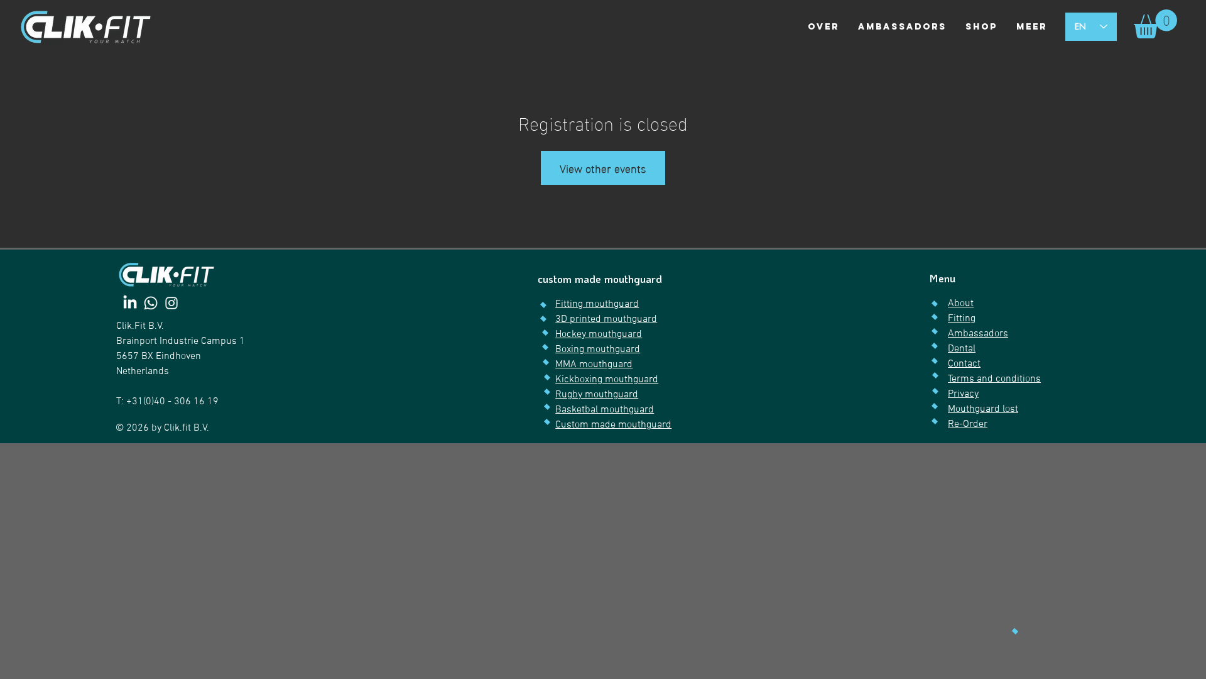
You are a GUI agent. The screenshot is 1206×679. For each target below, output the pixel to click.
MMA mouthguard (594, 364)
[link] (1155, 23)
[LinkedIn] (130, 303)
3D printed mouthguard (606, 319)
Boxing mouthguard (597, 349)
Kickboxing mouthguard (606, 379)
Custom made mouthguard (613, 425)
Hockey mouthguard (598, 334)
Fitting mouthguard (597, 304)
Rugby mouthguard (596, 395)
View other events (603, 167)
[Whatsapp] (151, 303)
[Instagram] (171, 303)
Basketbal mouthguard (604, 410)
